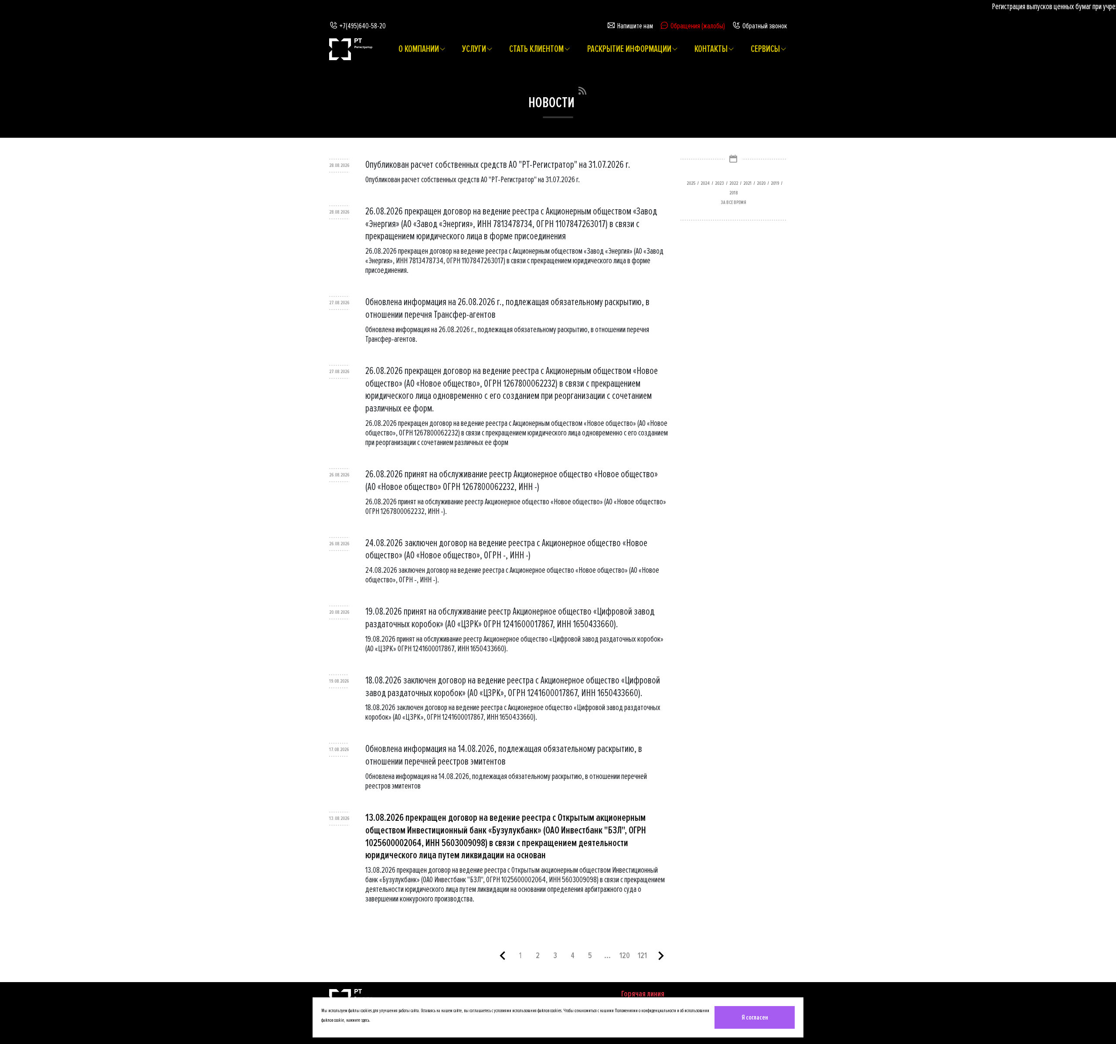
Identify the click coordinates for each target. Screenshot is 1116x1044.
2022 (733, 183)
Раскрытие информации (629, 49)
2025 (691, 183)
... (607, 955)
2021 (747, 183)
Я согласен (755, 1017)
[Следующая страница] (661, 958)
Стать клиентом (536, 49)
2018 (733, 193)
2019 (775, 183)
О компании (418, 49)
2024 (705, 183)
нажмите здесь (357, 1020)
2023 (719, 183)
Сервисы (765, 49)
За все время (733, 202)
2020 (761, 183)
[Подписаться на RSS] (582, 89)
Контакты (711, 49)
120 (624, 955)
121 (642, 955)
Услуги (474, 49)
